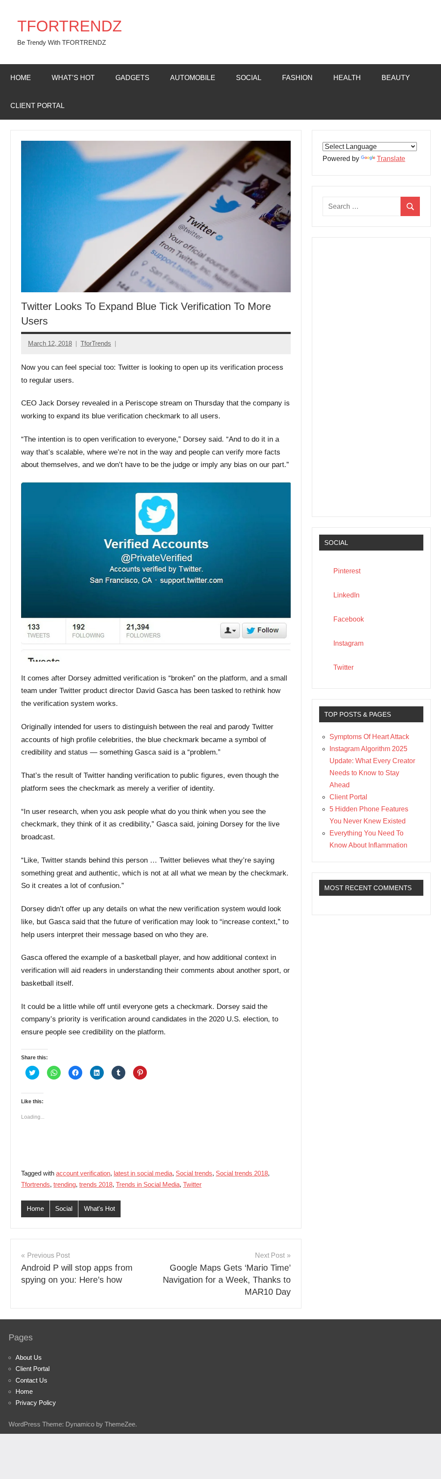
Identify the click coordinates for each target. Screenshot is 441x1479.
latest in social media (143, 1173)
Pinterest (346, 571)
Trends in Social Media (148, 1184)
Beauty (396, 77)
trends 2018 (95, 1184)
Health (347, 77)
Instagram (348, 643)
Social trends (194, 1173)
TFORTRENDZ (69, 26)
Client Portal (37, 105)
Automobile (192, 77)
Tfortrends (35, 1184)
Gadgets (132, 77)
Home (20, 77)
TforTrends (96, 343)
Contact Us (31, 1380)
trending (64, 1184)
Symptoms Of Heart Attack (369, 736)
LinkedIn (346, 595)
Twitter (192, 1184)
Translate (391, 158)
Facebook (348, 619)
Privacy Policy (36, 1402)
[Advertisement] (371, 377)
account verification (83, 1173)
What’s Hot (73, 77)
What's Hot (99, 1208)
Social (248, 77)
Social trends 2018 (242, 1173)
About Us (29, 1357)
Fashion (297, 77)
